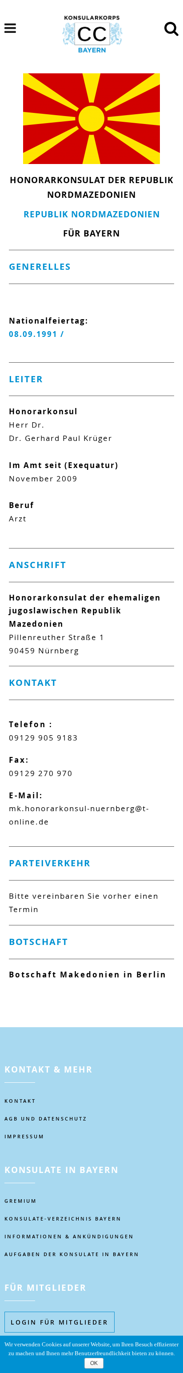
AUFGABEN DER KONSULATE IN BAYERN (71, 1254)
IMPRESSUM (24, 1136)
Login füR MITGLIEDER (59, 1322)
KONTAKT (20, 1100)
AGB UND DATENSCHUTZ (45, 1118)
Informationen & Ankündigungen (69, 1236)
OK (94, 1363)
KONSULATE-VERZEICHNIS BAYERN (63, 1218)
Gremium (20, 1200)
